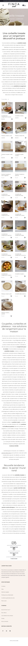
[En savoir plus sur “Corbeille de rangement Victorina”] (25, 257)
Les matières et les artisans (7, 615)
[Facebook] (2, 630)
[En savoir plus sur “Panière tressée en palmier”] (25, 178)
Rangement (12, 18)
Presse (2, 618)
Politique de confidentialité (7, 595)
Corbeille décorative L (20, 294)
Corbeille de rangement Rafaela (6, 254)
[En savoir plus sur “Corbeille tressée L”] (25, 276)
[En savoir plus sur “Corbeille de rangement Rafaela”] (11, 257)
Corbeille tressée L (19, 274)
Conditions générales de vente (8, 597)
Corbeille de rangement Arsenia (6, 116)
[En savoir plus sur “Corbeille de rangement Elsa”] (25, 198)
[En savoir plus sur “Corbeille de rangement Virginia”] (11, 277)
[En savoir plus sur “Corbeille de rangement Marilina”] (11, 237)
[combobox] (5, 99)
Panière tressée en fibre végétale (6, 175)
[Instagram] (6, 630)
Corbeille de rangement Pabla (19, 234)
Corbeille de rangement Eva (5, 215)
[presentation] (2, 107)
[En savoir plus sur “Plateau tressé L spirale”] (11, 316)
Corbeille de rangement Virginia (6, 274)
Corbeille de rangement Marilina (6, 234)
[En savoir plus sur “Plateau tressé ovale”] (11, 296)
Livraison (3, 586)
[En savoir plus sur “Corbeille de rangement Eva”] (11, 217)
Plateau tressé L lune (6, 135)
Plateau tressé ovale (6, 294)
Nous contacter (4, 621)
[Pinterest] (10, 630)
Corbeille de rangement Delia (5, 195)
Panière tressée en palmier (19, 175)
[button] (12, 119)
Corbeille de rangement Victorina (20, 254)
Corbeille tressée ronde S (19, 155)
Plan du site (3, 600)
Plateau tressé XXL (19, 135)
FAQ (2, 589)
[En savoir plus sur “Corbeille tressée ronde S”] (25, 158)
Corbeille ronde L (19, 115)
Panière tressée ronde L (6, 155)
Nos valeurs (3, 612)
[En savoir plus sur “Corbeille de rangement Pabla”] (25, 237)
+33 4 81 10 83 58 (19, 556)
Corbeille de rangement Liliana (19, 215)
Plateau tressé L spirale (5, 313)
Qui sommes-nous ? (5, 609)
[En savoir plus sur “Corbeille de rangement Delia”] (11, 198)
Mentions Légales (5, 592)
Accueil (6, 18)
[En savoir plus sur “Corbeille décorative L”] (25, 296)
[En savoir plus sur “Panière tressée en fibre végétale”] (11, 178)
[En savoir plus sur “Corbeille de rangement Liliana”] (25, 217)
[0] (24, 5)
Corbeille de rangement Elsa (19, 195)
